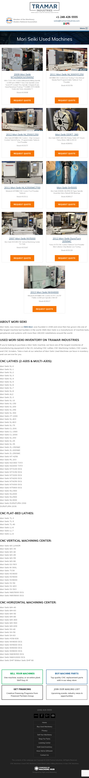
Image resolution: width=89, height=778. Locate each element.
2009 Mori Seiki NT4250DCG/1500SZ (22, 76)
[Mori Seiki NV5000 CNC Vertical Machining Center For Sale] (22, 223)
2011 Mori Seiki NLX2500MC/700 (22, 187)
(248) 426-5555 (44, 710)
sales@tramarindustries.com (67, 21)
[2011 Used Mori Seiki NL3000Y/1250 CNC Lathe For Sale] (66, 59)
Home (44, 722)
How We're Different (44, 751)
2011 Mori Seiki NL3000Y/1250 (67, 74)
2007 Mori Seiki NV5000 (22, 238)
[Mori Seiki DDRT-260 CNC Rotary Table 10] (66, 119)
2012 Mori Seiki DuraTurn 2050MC (67, 240)
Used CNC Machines (29, 763)
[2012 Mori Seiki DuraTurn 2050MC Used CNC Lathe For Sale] (66, 223)
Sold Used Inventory (44, 747)
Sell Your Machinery (44, 735)
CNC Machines (15, 763)
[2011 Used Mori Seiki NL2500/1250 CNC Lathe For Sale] (22, 119)
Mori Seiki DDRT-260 (66, 134)
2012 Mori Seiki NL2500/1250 (22, 134)
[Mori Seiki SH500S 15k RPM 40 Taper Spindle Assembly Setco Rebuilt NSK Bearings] (66, 172)
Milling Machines (57, 763)
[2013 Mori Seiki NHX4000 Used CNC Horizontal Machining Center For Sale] (44, 277)
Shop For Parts (44, 739)
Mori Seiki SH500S (67, 187)
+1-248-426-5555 (67, 17)
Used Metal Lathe (43, 763)
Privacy (44, 731)
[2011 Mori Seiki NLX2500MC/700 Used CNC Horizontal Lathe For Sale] (22, 172)
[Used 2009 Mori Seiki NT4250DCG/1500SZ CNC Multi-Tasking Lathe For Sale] (22, 59)
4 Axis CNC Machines (71, 763)
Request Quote (22, 100)
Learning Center (44, 743)
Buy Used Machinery (44, 727)
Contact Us (44, 755)
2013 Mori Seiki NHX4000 (44, 292)
